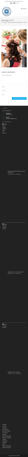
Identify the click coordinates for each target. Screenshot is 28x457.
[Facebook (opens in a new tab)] (11, 3)
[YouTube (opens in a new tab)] (14, 3)
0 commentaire (18, 174)
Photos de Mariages (6, 436)
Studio (3, 444)
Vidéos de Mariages (6, 446)
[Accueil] (1, 22)
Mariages (4, 434)
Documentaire (5, 429)
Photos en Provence (6, 437)
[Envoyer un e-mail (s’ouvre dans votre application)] (17, 3)
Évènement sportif (6, 431)
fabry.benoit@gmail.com (11, 118)
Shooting (4, 442)
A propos (4, 424)
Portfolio (4, 439)
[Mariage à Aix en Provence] (4, 373)
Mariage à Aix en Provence (14, 372)
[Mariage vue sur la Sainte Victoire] (4, 273)
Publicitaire (4, 441)
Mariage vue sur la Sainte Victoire (15, 272)
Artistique (4, 427)
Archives (4, 426)
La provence (5, 432)
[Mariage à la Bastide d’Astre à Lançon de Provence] (4, 172)
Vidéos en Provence (6, 447)
